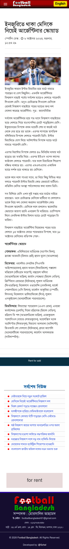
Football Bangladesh (27, 537)
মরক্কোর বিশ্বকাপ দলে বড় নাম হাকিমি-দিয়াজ (33, 439)
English (60, 4)
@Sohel (42, 544)
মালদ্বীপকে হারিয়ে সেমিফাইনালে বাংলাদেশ (32, 411)
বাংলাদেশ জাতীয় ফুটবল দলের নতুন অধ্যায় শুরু (34, 449)
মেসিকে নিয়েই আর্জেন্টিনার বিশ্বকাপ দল (30, 401)
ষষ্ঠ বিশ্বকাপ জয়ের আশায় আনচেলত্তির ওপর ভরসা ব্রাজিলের (35, 427)
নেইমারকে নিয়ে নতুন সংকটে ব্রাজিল (28, 396)
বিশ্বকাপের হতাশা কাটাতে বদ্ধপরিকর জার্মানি (33, 434)
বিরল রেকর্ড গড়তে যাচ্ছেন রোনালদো (29, 406)
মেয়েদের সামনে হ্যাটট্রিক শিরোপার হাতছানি (32, 444)
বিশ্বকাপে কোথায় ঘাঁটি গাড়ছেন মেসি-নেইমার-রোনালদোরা (33, 418)
